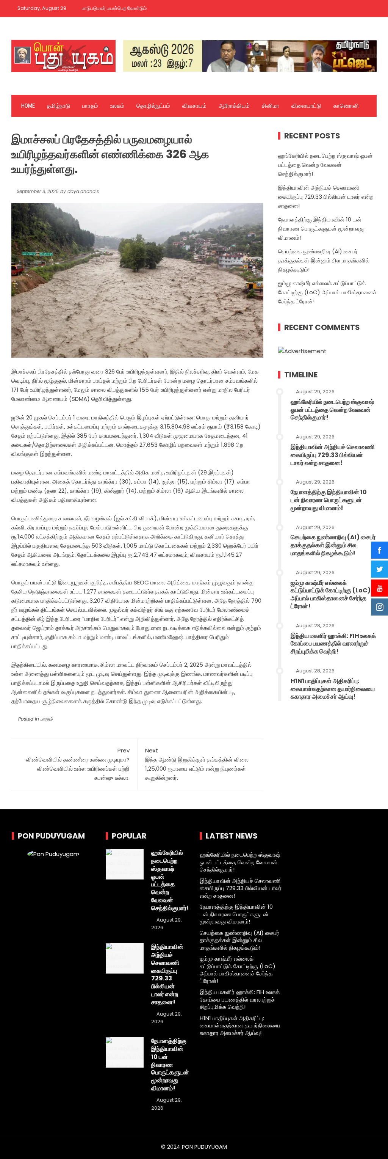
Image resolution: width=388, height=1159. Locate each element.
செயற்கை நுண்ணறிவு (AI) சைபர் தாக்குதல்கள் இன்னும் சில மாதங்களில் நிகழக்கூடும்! (323, 260)
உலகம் (117, 105)
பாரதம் (90, 105)
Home (28, 105)
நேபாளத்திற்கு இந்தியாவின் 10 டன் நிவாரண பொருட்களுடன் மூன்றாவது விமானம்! (321, 228)
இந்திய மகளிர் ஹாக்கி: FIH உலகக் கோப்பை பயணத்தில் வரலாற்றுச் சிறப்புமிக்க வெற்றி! (333, 643)
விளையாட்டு (306, 105)
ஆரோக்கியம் (234, 105)
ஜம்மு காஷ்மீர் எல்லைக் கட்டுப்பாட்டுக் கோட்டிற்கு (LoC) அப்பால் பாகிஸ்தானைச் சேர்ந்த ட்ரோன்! (327, 292)
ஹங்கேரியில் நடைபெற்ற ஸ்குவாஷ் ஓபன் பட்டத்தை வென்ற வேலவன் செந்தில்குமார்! (325, 165)
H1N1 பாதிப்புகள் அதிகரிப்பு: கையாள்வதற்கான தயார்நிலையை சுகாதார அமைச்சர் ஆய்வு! (333, 689)
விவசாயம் (194, 105)
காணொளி (346, 105)
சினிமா (270, 105)
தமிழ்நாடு (58, 105)
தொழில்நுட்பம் (153, 105)
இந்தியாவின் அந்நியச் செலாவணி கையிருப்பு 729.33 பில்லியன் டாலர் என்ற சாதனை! (326, 197)
